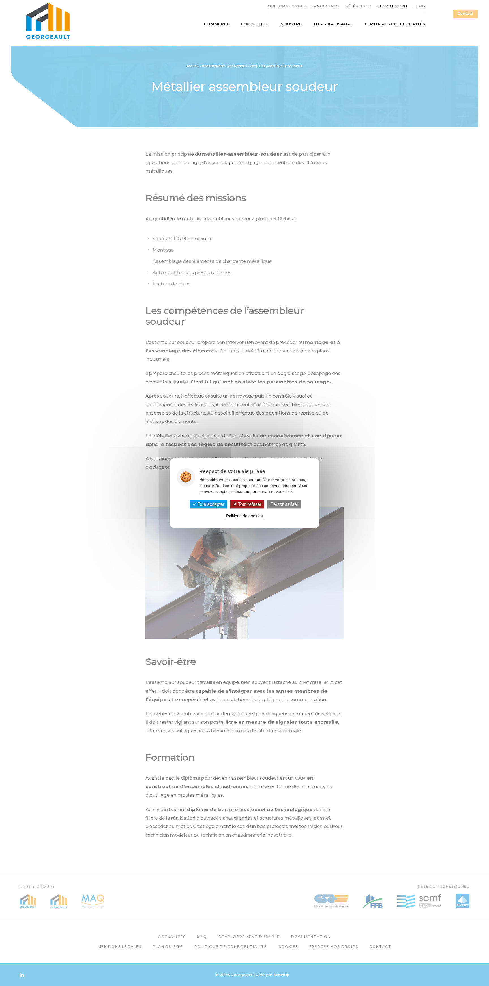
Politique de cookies (244, 515)
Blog (419, 6)
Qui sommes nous (287, 6)
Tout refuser (249, 504)
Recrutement (392, 6)
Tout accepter (210, 504)
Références (359, 6)
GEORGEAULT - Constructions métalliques (48, 21)
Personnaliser (284, 504)
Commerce (217, 24)
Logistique (254, 24)
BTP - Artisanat (333, 24)
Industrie (291, 24)
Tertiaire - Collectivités (394, 24)
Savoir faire (326, 6)
